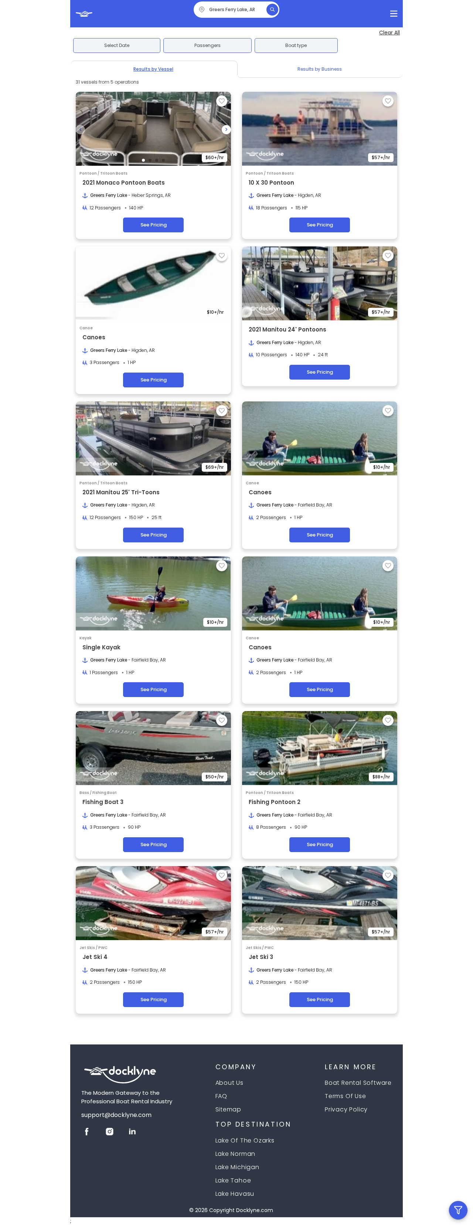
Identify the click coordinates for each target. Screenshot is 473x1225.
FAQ (221, 1096)
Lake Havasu (235, 1193)
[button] (143, 160)
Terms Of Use (345, 1096)
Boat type (296, 45)
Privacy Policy (346, 1109)
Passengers (207, 45)
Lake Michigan (237, 1167)
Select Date (116, 45)
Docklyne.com (254, 1210)
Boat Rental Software (358, 1082)
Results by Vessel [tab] (153, 69)
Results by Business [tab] (319, 69)
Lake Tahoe (233, 1180)
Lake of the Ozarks (245, 1140)
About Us (229, 1082)
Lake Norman (235, 1154)
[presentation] (80, 129)
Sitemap (228, 1109)
